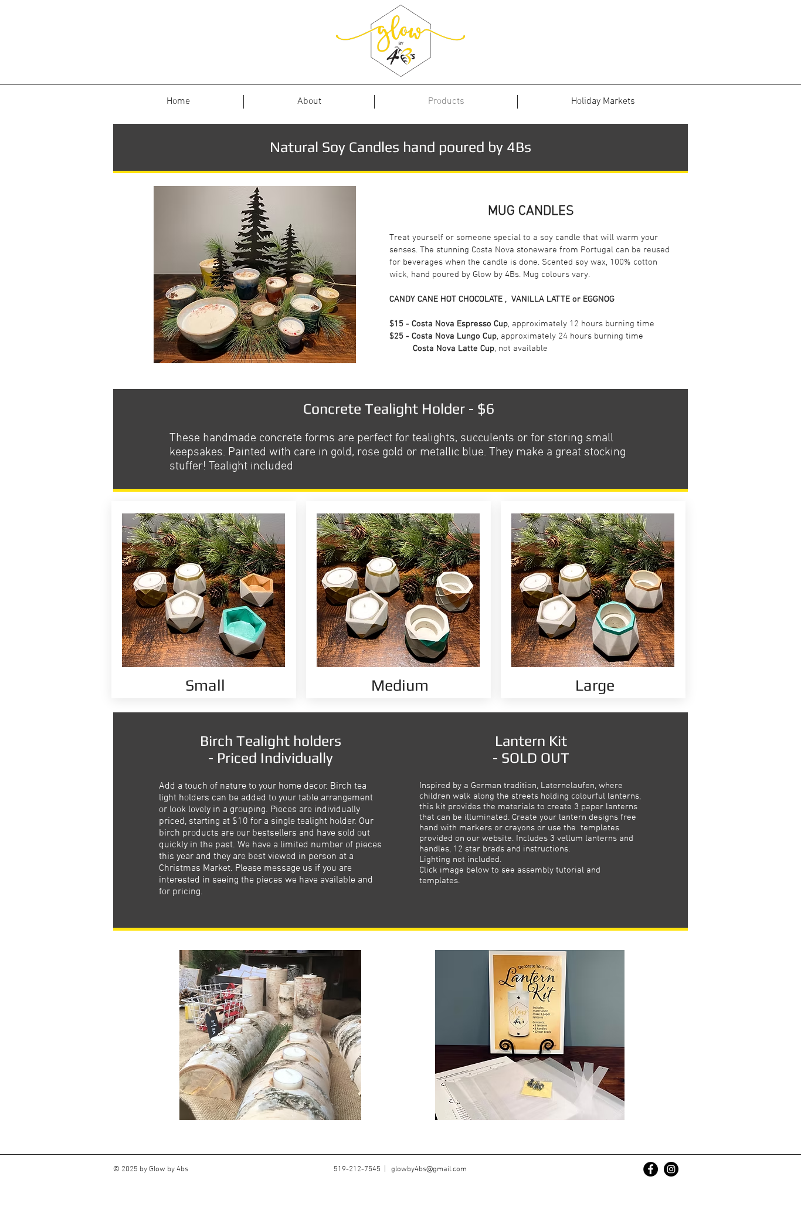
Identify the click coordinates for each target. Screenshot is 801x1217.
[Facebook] (650, 1169)
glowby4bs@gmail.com (429, 1169)
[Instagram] (671, 1169)
